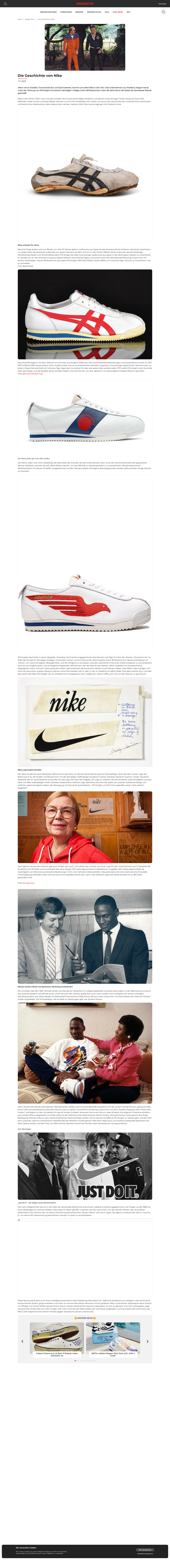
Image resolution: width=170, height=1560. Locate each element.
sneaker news (30, 19)
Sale (107, 12)
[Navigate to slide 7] (92, 1360)
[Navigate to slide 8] (94, 1360)
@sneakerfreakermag (33, 374)
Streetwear (66, 12)
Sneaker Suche (94, 12)
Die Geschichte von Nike (45, 19)
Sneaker (79, 12)
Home (20, 19)
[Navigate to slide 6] (89, 1360)
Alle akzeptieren (145, 1550)
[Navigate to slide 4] (83, 1360)
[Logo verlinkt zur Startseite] (85, 3)
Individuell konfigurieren (145, 1554)
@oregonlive (29, 883)
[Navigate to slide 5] (86, 1360)
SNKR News (118, 12)
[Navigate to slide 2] (78, 1360)
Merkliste (162, 4)
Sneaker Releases (48, 12)
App (128, 12)
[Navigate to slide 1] (75, 1360)
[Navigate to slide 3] (80, 1360)
